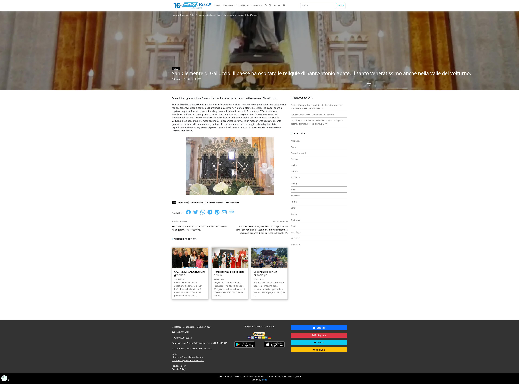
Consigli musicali (298, 153)
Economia (295, 177)
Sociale (294, 214)
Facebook (320, 327)
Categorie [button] (228, 5)
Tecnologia (296, 232)
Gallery (294, 183)
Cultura (294, 171)
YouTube (320, 349)
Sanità (294, 208)
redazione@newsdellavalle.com (188, 360)
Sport (293, 226)
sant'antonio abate (232, 202)
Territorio (256, 5)
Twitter (320, 342)
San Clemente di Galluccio (214, 202)
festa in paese (183, 202)
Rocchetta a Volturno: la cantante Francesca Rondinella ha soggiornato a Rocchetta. (200, 228)
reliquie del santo (197, 202)
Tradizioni (184, 15)
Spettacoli (295, 220)
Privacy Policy (179, 365)
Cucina (294, 165)
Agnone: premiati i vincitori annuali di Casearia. (312, 114)
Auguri (294, 147)
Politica (294, 201)
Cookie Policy (178, 369)
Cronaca (243, 5)
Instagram (320, 335)
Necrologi (295, 195)
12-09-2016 (188, 79)
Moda (293, 189)
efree (264, 379)
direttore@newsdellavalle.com (187, 357)
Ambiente (295, 141)
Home (218, 5)
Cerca (341, 5)
